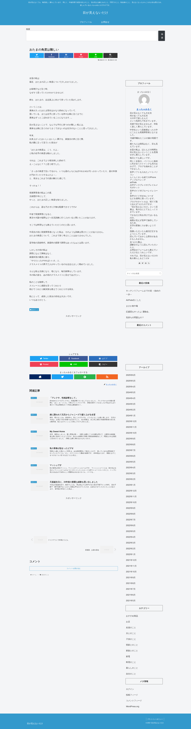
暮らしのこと (132, 667)
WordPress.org (132, 706)
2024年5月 (131, 392)
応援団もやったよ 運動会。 (138, 311)
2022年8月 (131, 513)
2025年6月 (131, 374)
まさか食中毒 (132, 305)
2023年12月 (131, 421)
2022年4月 (131, 536)
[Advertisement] (73, 68)
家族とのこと (132, 650)
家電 (128, 656)
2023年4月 (131, 467)
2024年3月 (131, 403)
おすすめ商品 (132, 615)
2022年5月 (131, 531)
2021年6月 (131, 594)
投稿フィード (132, 694)
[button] (160, 273)
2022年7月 (131, 519)
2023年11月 (131, 426)
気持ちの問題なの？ (135, 317)
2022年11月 (131, 496)
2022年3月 (131, 542)
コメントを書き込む (74, 568)
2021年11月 (131, 565)
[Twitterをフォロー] (62, 376)
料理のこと (131, 662)
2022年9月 (131, 507)
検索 (28, 28)
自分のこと (34, 310)
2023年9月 (131, 438)
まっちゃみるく (144, 109)
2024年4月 (131, 398)
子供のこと (131, 638)
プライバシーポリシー (155, 719)
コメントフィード (134, 700)
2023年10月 (131, 432)
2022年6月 (131, 525)
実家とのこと (132, 644)
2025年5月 (131, 380)
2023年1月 (131, 484)
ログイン (130, 688)
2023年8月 (131, 444)
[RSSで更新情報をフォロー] (107, 376)
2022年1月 (131, 554)
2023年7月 (131, 450)
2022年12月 (131, 490)
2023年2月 (131, 479)
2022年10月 (131, 502)
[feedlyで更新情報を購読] (85, 376)
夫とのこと (131, 633)
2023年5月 (131, 461)
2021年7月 (131, 588)
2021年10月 (131, 571)
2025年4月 (131, 386)
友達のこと (131, 627)
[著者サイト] (40, 376)
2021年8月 (131, 583)
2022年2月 (131, 548)
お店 (128, 621)
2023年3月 (131, 473)
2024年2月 (131, 409)
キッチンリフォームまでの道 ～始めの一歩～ (143, 292)
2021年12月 (131, 559)
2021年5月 (131, 600)
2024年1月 (131, 415)
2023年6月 (131, 455)
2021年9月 (131, 577)
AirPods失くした (133, 299)
